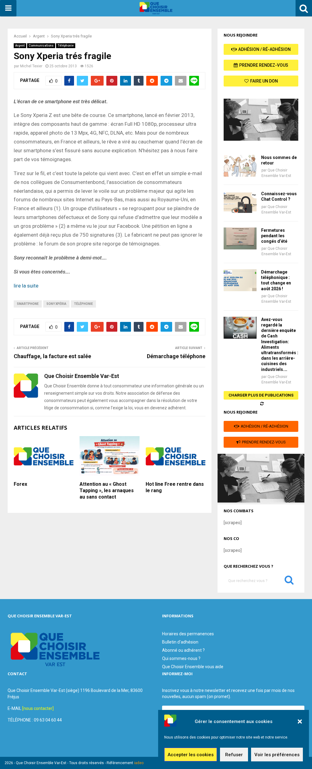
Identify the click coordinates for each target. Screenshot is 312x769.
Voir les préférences (277, 754)
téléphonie (83, 303)
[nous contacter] (38, 708)
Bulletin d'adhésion (180, 642)
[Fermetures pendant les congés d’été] (240, 238)
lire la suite (26, 286)
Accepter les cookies (191, 754)
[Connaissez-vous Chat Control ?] (240, 202)
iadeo (139, 763)
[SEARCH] (289, 581)
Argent (20, 45)
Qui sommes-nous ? (181, 658)
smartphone (28, 303)
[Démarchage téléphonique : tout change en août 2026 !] (240, 280)
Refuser (234, 754)
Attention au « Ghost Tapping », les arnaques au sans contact (107, 490)
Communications (41, 45)
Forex (20, 484)
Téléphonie (66, 45)
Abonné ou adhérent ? (183, 650)
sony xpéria (56, 303)
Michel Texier (31, 66)
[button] (300, 721)
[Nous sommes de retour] (240, 166)
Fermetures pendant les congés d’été (274, 236)
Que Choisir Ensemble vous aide (192, 666)
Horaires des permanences (188, 633)
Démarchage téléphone (176, 356)
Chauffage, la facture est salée (52, 356)
